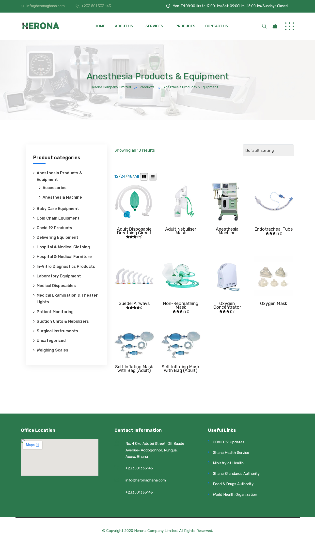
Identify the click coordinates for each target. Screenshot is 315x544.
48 (129, 176)
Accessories (54, 187)
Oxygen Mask (273, 303)
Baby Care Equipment (58, 208)
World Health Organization (235, 494)
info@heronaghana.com (46, 6)
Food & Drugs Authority (233, 484)
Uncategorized (51, 340)
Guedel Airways (134, 303)
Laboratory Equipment (59, 276)
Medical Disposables (56, 285)
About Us (124, 26)
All (136, 176)
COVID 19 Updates (228, 442)
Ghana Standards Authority (236, 473)
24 (123, 176)
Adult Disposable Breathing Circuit (134, 231)
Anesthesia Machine (62, 197)
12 (116, 176)
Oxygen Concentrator (227, 305)
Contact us (216, 26)
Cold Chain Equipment (58, 218)
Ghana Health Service (231, 452)
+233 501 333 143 (96, 6)
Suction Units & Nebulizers (63, 321)
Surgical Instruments (57, 331)
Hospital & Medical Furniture (64, 256)
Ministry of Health (228, 463)
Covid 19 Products (54, 227)
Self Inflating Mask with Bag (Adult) (134, 368)
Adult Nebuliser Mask (180, 231)
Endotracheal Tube (273, 229)
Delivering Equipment (57, 237)
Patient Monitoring (55, 311)
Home (99, 26)
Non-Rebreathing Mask (180, 305)
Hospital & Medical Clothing (63, 247)
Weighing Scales (52, 350)
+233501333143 (139, 468)
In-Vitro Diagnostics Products (66, 266)
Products (185, 26)
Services (154, 26)
